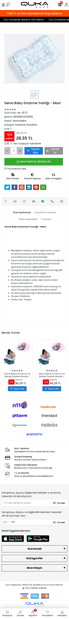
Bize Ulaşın (34, 568)
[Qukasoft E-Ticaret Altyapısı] (34, 604)
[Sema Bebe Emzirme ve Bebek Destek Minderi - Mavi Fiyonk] (17, 355)
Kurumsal (35, 549)
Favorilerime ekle (16, 168)
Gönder (61, 503)
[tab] (22, 212)
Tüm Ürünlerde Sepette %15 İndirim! (22, 19)
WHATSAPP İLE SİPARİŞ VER (35, 161)
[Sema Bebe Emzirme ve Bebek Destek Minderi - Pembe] (51, 355)
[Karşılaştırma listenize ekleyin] (34, 201)
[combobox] (6, 522)
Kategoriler (34, 558)
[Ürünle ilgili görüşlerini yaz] (25, 201)
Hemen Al (55, 150)
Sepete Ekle (35, 150)
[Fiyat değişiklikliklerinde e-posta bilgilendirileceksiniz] (44, 201)
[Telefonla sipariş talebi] (53, 201)
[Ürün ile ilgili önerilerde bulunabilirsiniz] (62, 201)
